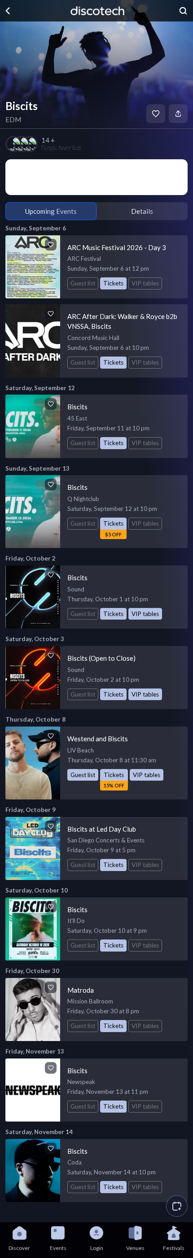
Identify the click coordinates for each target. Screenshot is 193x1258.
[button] (177, 1206)
